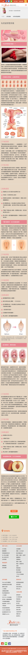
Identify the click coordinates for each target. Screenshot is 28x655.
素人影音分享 (5, 557)
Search (25, 1)
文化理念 (4, 548)
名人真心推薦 (5, 555)
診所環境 (4, 559)
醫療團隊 (4, 551)
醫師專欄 (21, 1)
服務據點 (4, 565)
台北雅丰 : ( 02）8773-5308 (10, 541)
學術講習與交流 (6, 553)
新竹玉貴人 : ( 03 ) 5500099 (10, 535)
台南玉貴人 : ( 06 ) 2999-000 (10, 539)
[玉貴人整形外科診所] (10, 5)
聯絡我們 (14, 511)
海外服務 (4, 567)
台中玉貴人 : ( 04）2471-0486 (10, 537)
